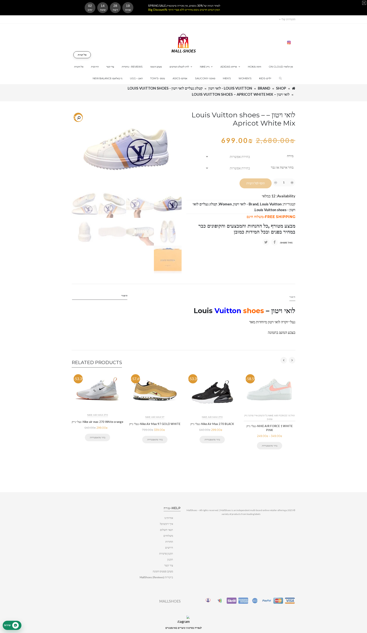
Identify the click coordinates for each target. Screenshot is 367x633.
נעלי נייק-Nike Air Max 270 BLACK (212, 424)
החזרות (169, 541)
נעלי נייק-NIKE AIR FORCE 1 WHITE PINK (269, 428)
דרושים (169, 547)
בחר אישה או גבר (282, 167)
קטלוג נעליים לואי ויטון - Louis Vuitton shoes (165, 88)
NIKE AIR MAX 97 (154, 417)
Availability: (285, 196)
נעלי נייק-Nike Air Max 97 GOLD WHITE (155, 424)
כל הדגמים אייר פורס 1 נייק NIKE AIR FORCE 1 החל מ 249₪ (269, 417)
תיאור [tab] (124, 295)
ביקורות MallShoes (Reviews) (156, 577)
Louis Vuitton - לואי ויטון (230, 88)
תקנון (170, 559)
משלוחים (168, 535)
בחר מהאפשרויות (97, 437)
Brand (264, 88)
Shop (281, 88)
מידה (290, 156)
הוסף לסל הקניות (255, 183)
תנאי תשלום (166, 529)
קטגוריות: (288, 204)
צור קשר (168, 565)
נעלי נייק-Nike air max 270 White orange (97, 421)
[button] (78, 117)
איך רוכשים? (166, 523)
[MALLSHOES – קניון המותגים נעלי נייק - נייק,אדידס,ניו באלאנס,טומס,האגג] (183, 42)
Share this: (286, 242)
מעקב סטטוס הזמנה (163, 571)
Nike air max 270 (97, 414)
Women (225, 204)
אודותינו (168, 517)
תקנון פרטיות (166, 553)
